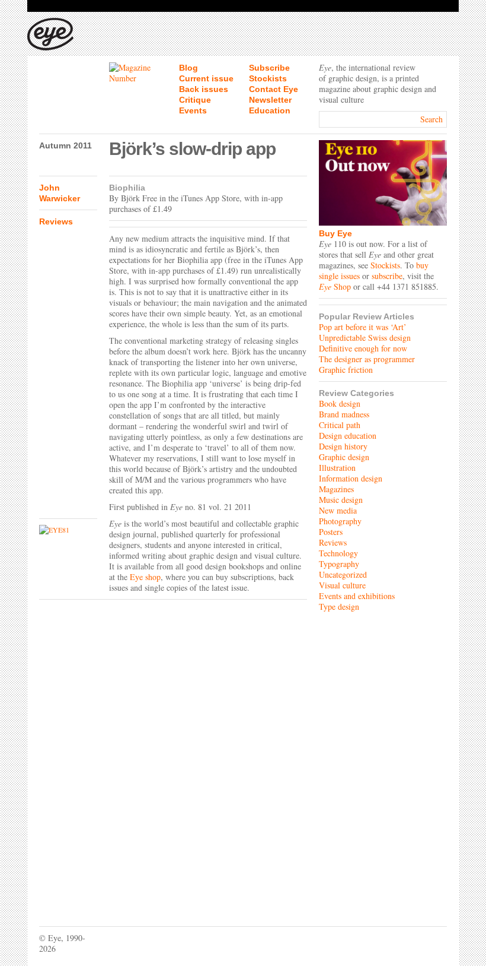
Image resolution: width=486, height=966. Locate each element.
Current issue (206, 78)
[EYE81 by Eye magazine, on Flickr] (68, 529)
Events (193, 110)
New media (338, 510)
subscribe (387, 275)
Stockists (268, 78)
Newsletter (270, 99)
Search (431, 119)
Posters (331, 531)
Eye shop (145, 576)
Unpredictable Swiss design (365, 337)
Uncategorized (343, 574)
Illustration (337, 467)
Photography (340, 521)
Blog (188, 67)
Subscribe (269, 67)
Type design (339, 606)
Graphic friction (346, 369)
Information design (350, 478)
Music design (341, 499)
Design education (347, 435)
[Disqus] (173, 754)
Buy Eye (335, 233)
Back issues (203, 89)
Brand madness (344, 414)
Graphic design (344, 457)
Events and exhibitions (357, 595)
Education (269, 110)
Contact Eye (273, 89)
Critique (195, 99)
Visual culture (342, 585)
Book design (339, 403)
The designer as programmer (367, 359)
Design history (343, 446)
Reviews (56, 221)
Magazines (336, 489)
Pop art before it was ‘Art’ (363, 326)
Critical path (339, 424)
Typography (339, 563)
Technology (338, 553)
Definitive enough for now (363, 348)
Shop (335, 286)
